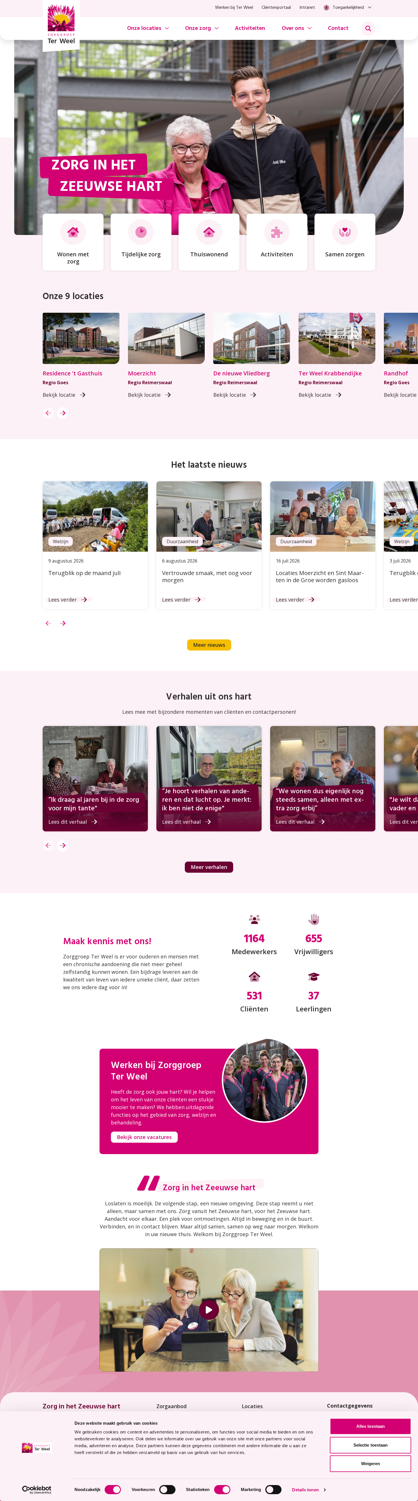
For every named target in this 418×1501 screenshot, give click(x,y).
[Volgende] (62, 413)
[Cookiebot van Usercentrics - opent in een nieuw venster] (37, 1490)
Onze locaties (144, 28)
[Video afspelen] (209, 1310)
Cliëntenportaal (276, 7)
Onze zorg (198, 28)
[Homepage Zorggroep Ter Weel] (61, 26)
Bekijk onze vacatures (144, 1137)
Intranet (307, 7)
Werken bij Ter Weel (234, 7)
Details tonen (305, 1489)
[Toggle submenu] (368, 28)
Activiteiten (250, 28)
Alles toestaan (370, 1426)
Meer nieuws (209, 644)
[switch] (167, 1489)
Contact (338, 28)
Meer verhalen (209, 867)
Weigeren (370, 1463)
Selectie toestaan (370, 1445)
